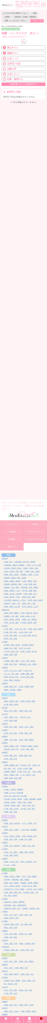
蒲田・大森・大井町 (33, 571)
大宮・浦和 (9, 629)
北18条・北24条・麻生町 (13, 799)
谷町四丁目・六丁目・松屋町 (15, 889)
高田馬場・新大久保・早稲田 (25, 562)
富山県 (5, 707)
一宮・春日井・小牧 (28, 775)
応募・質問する (15, 79)
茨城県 (5, 667)
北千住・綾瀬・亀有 (30, 590)
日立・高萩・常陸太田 (12, 680)
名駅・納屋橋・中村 (12, 765)
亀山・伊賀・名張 (11, 927)
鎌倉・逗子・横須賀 (30, 619)
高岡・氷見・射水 (26, 711)
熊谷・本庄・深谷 (11, 638)
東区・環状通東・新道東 (33, 799)
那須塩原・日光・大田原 (28, 664)
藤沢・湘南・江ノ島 (28, 616)
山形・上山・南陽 (11, 852)
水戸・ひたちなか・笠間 (13, 670)
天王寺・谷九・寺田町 (35, 889)
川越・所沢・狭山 (11, 632)
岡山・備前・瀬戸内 (12, 974)
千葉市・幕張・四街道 (12, 645)
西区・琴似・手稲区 (25, 802)
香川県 (5, 1008)
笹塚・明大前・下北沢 (12, 597)
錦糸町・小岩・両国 (12, 587)
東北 (9, 817)
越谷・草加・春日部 (36, 629)
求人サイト (12, 47)
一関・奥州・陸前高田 (29, 829)
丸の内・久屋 (26, 765)
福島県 (5, 858)
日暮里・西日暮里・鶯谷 (13, 584)
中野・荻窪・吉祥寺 (36, 600)
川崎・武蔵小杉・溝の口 (30, 613)
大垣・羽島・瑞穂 (28, 749)
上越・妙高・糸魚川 (12, 704)
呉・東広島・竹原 (11, 984)
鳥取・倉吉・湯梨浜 (27, 961)
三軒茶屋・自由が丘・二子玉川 (15, 600)
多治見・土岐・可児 (12, 749)
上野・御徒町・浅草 (30, 581)
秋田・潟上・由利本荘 (12, 845)
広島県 (5, 977)
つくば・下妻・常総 (12, 674)
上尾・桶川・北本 (26, 632)
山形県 (5, 849)
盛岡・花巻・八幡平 (12, 829)
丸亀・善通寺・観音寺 (29, 1011)
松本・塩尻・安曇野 (27, 739)
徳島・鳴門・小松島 (27, 1005)
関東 (9, 555)
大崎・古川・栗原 (26, 839)
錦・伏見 (8, 768)
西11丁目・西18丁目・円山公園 (16, 796)
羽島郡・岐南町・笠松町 (30, 746)
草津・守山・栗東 (26, 934)
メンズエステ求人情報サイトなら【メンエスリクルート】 (15, 13)
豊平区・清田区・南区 (12, 805)
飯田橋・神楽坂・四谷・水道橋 (15, 578)
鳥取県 (5, 958)
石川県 (5, 714)
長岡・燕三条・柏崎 (28, 701)
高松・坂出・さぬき (12, 1011)
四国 (9, 998)
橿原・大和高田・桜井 (27, 943)
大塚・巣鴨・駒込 (31, 584)
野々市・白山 (26, 717)
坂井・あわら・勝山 (27, 727)
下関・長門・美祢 (11, 993)
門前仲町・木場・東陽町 (30, 587)
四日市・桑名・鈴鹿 (12, 924)
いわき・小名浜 (10, 865)
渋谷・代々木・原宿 (34, 565)
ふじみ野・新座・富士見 (28, 635)
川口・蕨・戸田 (21, 629)
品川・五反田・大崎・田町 (14, 571)
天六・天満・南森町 (30, 876)
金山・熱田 (37, 771)
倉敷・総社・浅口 (28, 974)
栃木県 (5, 658)
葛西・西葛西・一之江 (12, 590)
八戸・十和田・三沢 (30, 823)
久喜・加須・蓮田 (11, 635)
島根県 (5, 965)
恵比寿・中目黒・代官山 (13, 568)
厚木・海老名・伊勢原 (12, 619)
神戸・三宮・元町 (11, 915)
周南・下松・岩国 (26, 990)
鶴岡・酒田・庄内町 (27, 852)
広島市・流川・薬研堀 (12, 980)
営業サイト (12, 53)
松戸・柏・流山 (25, 648)
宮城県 (5, 833)
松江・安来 (9, 968)
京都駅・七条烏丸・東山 (31, 908)
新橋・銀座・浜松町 (12, 574)
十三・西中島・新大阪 (12, 886)
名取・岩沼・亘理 (11, 839)
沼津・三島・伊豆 (11, 759)
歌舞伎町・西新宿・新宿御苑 (15, 565)
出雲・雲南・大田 (22, 968)
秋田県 (5, 842)
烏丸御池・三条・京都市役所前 (15, 905)
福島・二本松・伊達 (12, 861)
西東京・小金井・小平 (12, 603)
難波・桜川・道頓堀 (12, 883)
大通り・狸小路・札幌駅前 (14, 789)
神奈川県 (6, 610)
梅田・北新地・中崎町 (12, 876)
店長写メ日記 (14, 63)
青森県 (5, 820)
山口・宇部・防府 (11, 990)
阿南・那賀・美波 (11, 1005)
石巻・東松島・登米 (30, 836)
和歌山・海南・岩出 (12, 950)
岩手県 (5, 826)
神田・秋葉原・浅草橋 (12, 581)
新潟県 (5, 698)
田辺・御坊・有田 (28, 950)
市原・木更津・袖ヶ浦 (29, 651)
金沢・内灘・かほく (12, 717)
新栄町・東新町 (10, 771)
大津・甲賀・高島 (11, 934)
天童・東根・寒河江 (12, 855)
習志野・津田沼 (28, 645)
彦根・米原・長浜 (11, 937)
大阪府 (5, 873)
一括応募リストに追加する (21, 84)
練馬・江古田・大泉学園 (13, 594)
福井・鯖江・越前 (11, 727)
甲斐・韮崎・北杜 (26, 733)
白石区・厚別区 (10, 802)
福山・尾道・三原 (29, 980)
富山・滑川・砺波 (11, 711)
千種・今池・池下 (25, 771)
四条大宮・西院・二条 (12, 908)
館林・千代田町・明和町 (13, 690)
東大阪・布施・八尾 (31, 892)
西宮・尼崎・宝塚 (26, 915)
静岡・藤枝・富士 (26, 755)
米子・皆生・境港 (11, 961)
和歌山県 (6, 947)
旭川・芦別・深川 (29, 805)
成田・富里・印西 (11, 654)
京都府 (7, 17)
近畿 (34, 13)
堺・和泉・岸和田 (11, 895)
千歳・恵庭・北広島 (12, 809)
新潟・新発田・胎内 (12, 701)
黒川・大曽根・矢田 (12, 775)
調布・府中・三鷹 (29, 603)
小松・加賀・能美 (11, 720)
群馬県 (5, 683)
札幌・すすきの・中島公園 (14, 793)
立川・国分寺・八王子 (30, 606)
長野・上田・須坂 (11, 739)
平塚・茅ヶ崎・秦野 (12, 622)
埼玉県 (5, 626)
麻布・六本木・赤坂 (31, 568)
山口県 (5, 987)
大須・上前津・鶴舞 (25, 768)
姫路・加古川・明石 (12, 918)
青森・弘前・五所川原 (12, 823)
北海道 (9, 783)
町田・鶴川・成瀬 (29, 597)
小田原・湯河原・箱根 (29, 622)
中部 (9, 695)
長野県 (5, 736)
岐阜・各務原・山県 (12, 746)
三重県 (5, 921)
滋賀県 (5, 931)
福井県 (5, 723)
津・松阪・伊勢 (27, 924)
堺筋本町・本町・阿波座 (21, 879)
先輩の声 (11, 69)
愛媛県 (5, 1014)
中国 (9, 955)
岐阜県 (5, 743)
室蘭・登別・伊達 (11, 812)
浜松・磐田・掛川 (11, 755)
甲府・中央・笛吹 (11, 733)
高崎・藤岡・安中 (11, 686)
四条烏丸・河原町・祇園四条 (25, 17)
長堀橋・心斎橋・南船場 (30, 883)
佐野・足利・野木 (11, 664)
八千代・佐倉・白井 (12, 651)
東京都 (5, 558)
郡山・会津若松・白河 (29, 861)
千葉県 (5, 642)
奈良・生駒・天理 (11, 943)
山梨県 (5, 730)
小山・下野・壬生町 (28, 661)
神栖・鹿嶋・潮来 (28, 674)
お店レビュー (14, 74)
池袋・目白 (9, 562)
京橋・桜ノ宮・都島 (30, 886)
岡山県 (5, 971)
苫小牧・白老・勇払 (28, 809)
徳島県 (5, 1001)
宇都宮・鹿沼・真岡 (12, 661)
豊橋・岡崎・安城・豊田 (13, 778)
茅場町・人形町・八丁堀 (30, 574)
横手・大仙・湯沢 (29, 845)
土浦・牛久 (28, 670)
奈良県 (5, 940)
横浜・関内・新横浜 (12, 613)
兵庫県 (5, 911)
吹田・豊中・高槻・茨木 (13, 892)
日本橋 (7, 879)
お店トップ (12, 58)
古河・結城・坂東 (28, 677)
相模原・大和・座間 (12, 616)
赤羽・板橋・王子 (31, 594)
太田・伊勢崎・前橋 (27, 686)
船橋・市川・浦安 (11, 648)
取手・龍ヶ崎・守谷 (12, 677)
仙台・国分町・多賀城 (12, 836)
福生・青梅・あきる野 (12, 606)
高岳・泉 (37, 765)
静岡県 (5, 752)
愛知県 (5, 762)
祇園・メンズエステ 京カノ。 (16, 20)
